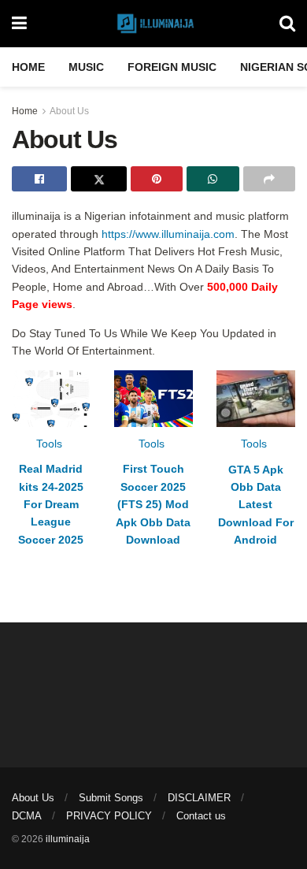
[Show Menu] (19, 23)
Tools (49, 443)
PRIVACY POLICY (109, 816)
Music (86, 67)
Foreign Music (172, 67)
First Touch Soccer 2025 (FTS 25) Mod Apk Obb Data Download (153, 504)
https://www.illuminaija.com (168, 234)
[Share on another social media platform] (269, 178)
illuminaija (68, 839)
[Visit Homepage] (153, 23)
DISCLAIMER (199, 798)
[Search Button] (287, 23)
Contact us (201, 816)
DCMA (27, 816)
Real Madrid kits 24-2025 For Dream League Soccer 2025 (50, 504)
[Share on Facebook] (39, 178)
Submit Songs (111, 798)
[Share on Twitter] (98, 178)
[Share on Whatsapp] (213, 178)
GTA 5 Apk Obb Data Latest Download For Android (256, 505)
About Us (69, 111)
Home (28, 67)
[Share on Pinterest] (157, 178)
